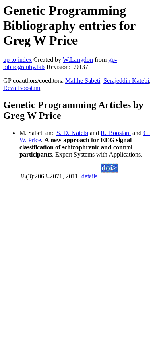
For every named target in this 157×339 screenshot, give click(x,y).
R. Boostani (116, 132)
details (89, 176)
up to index (17, 59)
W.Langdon (78, 59)
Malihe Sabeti (82, 80)
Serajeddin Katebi (126, 80)
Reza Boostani (21, 87)
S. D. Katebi (72, 132)
